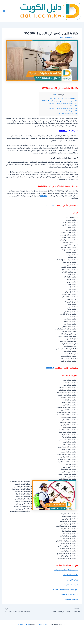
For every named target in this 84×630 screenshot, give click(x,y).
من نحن (27, 624)
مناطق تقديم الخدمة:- (69, 110)
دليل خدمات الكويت (43, 624)
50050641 (63, 131)
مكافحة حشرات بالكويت (70, 574)
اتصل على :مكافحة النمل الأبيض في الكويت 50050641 (59, 100)
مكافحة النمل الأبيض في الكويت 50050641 (63, 98)
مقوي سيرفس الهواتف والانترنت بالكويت (65, 589)
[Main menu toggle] (4, 11)
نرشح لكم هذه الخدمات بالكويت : (66, 113)
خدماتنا (73, 105)
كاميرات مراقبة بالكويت (71, 584)
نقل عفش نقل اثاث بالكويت (69, 594)
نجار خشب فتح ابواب (71, 599)
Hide (55, 94)
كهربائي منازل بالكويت (71, 579)
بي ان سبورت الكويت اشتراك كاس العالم (66, 570)
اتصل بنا (20, 624)
